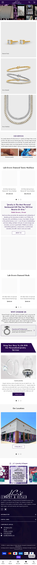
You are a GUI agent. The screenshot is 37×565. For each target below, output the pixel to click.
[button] (35, 153)
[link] (18, 330)
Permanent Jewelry (9, 157)
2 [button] (18, 199)
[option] (9, 153)
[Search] (29, 2)
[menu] (3, 2)
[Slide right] (34, 330)
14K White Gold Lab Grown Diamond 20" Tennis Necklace (27, 190)
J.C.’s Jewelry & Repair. (9, 545)
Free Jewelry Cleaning (27, 157)
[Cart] (34, 2)
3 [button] (20, 199)
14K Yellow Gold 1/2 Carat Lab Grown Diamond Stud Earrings (27, 297)
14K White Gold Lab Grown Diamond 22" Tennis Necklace (9, 190)
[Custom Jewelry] (18, 367)
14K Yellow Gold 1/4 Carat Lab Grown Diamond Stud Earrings (9, 297)
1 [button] (16, 199)
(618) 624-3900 (7, 533)
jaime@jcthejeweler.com (9, 535)
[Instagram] (5, 509)
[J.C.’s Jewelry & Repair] (9, 152)
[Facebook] (2, 509)
